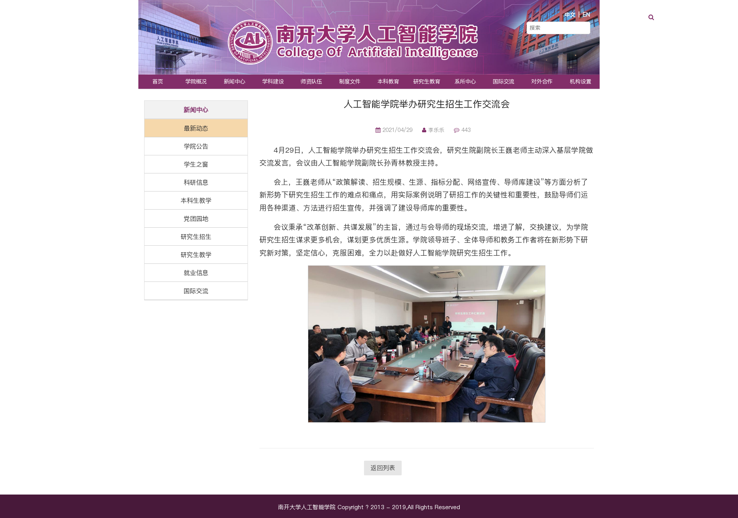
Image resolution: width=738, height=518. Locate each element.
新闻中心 (234, 81)
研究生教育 (426, 81)
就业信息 (196, 272)
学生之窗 (196, 164)
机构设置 (580, 81)
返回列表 (383, 467)
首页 (157, 81)
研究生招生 (196, 236)
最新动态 (196, 128)
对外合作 (542, 81)
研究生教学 (196, 254)
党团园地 (196, 218)
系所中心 (465, 81)
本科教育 (388, 81)
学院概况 (196, 81)
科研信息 (196, 182)
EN (586, 14)
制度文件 (350, 81)
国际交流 (503, 81)
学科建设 (273, 81)
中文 (570, 14)
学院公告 (196, 146)
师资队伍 (311, 81)
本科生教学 (196, 200)
